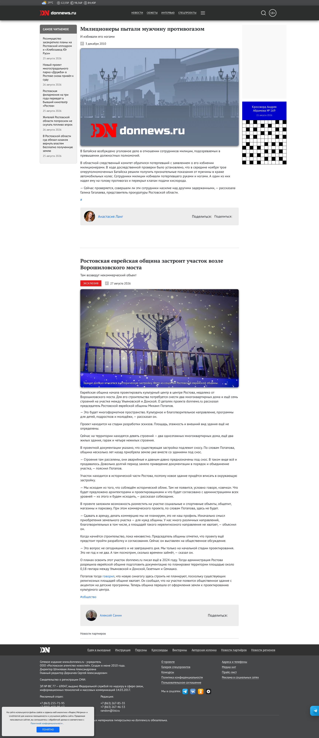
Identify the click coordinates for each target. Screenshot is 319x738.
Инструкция (123, 650)
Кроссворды (160, 650)
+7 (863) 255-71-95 (52, 703)
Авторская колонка (204, 650)
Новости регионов (263, 650)
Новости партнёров (234, 650)
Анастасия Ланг (110, 216)
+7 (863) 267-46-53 (113, 707)
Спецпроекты (187, 12)
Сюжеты (152, 12)
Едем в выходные (99, 650)
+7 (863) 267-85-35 (113, 703)
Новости (137, 12)
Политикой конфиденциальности (47, 723)
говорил (108, 576)
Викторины (179, 650)
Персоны (141, 650)
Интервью (168, 12)
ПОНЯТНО (48, 729)
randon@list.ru (110, 710)
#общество (88, 597)
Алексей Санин (111, 615)
